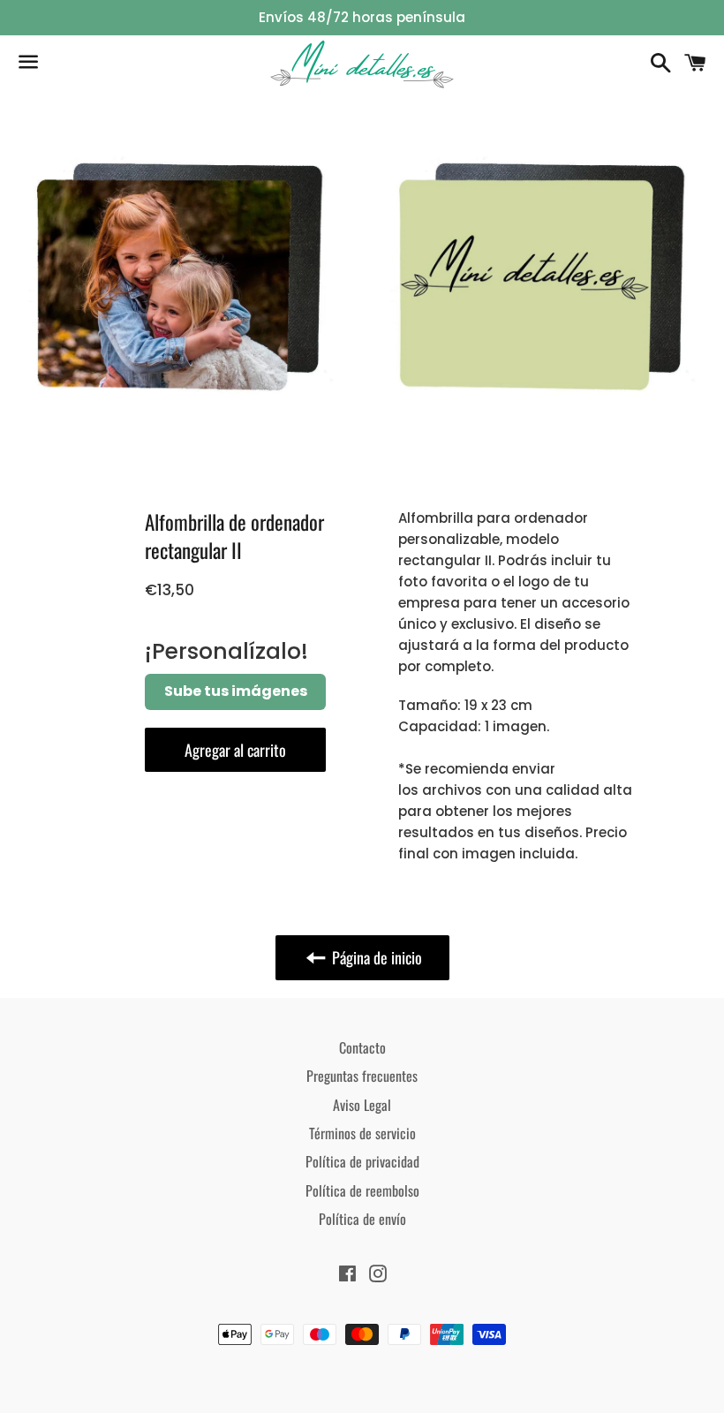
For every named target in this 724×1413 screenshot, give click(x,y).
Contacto (362, 1047)
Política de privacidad (362, 1161)
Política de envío (362, 1218)
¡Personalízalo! (226, 651)
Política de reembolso (362, 1190)
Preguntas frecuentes (362, 1075)
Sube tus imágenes (235, 691)
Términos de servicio (362, 1133)
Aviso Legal (362, 1104)
